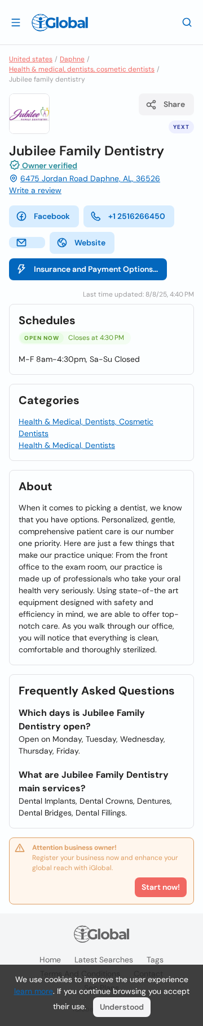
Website (89, 243)
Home (50, 960)
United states (30, 59)
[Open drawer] (16, 22)
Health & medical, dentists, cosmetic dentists (82, 69)
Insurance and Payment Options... (96, 269)
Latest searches (103, 960)
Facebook (52, 216)
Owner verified (48, 165)
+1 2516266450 (136, 216)
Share (174, 104)
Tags (155, 960)
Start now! (161, 887)
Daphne (72, 59)
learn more (33, 991)
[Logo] (60, 22)
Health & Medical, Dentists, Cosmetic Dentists (86, 427)
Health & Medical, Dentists (67, 445)
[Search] (187, 22)
